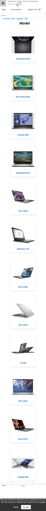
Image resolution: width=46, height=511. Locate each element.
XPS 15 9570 (23, 439)
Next (23, 486)
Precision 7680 (23, 135)
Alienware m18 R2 (23, 59)
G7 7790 (23, 363)
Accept (26, 507)
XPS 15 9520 (23, 211)
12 (42, 484)
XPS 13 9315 (23, 401)
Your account (16, 9)
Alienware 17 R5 (23, 249)
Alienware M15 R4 (23, 173)
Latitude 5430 (23, 477)
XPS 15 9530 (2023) (23, 97)
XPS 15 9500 (23, 287)
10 (33, 484)
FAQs (4, 9)
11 (38, 484)
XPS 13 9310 (23, 325)
